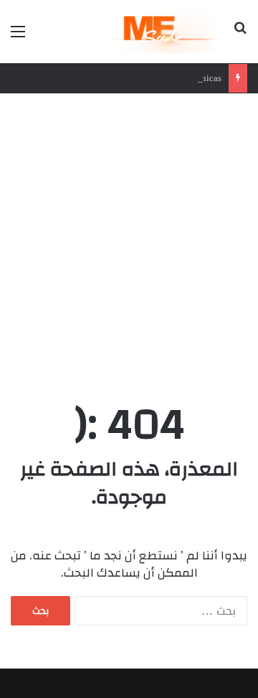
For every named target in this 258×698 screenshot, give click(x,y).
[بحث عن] (240, 37)
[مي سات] (167, 31)
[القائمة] (18, 37)
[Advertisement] (129, 244)
